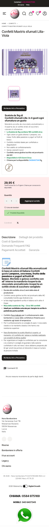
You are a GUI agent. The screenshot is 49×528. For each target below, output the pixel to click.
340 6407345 (29, 502)
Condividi (13, 223)
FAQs (27, 5)
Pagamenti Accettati (13, 250)
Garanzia (34, 250)
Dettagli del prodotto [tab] (31, 237)
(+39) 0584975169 (28, 2)
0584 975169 (31, 496)
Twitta (18, 223)
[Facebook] (9, 439)
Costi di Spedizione (13, 241)
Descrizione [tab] (8, 237)
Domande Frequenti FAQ (16, 245)
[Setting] (44, 13)
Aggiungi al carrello (32, 201)
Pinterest (22, 223)
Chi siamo (21, 5)
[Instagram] (4, 439)
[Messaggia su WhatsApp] (24, 515)
